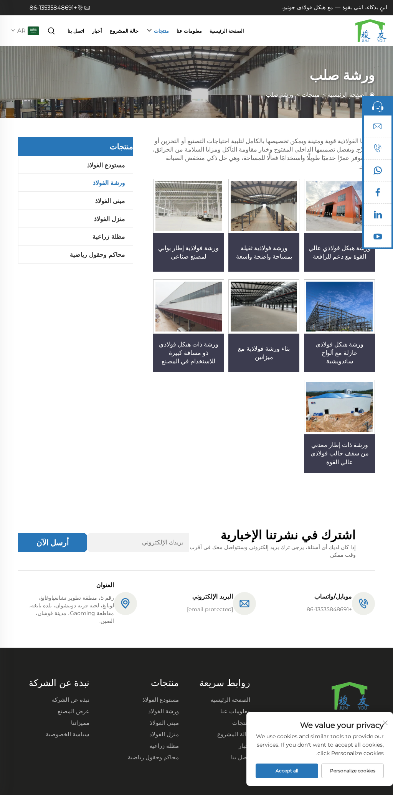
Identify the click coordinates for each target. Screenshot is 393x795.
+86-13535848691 (53, 7)
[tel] (378, 150)
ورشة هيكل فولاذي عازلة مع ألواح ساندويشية (339, 353)
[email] (378, 128)
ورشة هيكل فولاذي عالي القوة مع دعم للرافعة (340, 252)
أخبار (97, 31)
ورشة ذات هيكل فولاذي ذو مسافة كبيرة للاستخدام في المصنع (188, 353)
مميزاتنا (80, 722)
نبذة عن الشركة (70, 699)
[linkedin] (378, 216)
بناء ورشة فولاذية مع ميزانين (264, 353)
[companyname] (371, 30)
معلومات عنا (189, 31)
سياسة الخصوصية (67, 734)
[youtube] (378, 238)
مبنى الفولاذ (110, 201)
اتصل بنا (76, 31)
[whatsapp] (378, 172)
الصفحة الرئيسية (227, 31)
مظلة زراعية (108, 236)
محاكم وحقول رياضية (97, 254)
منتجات (161, 31)
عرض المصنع (73, 711)
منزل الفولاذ (109, 219)
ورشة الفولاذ (109, 182)
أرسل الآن (52, 542)
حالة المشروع (124, 31)
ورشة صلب (280, 94)
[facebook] (378, 194)
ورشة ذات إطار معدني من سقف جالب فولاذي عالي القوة (339, 453)
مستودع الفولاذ (106, 165)
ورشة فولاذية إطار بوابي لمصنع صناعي (188, 252)
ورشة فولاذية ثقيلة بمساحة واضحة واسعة (264, 252)
